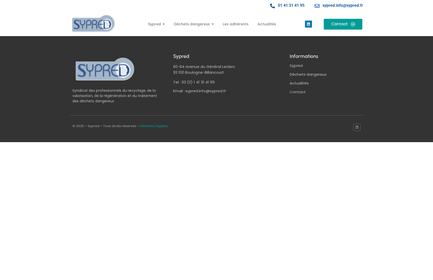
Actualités (299, 83)
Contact (298, 92)
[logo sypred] (105, 69)
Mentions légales (154, 126)
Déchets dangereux (308, 74)
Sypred (296, 65)
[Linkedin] (308, 24)
